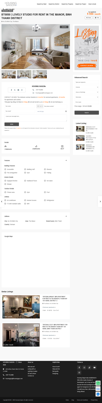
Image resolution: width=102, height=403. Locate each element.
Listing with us (32, 369)
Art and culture (32, 373)
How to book (92, 4)
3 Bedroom (45, 335)
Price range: (78, 106)
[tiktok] (89, 367)
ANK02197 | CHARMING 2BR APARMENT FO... (90, 146)
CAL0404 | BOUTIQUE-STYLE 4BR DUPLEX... (91, 137)
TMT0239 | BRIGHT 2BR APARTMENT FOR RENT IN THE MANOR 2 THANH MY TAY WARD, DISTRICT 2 (55, 299)
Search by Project (80, 4)
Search (87, 113)
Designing (55, 373)
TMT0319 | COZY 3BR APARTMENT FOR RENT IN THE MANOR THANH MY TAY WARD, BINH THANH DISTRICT (55, 327)
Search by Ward (41, 4)
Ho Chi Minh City (7, 21)
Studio (10, 11)
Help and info (56, 369)
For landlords (92, 12)
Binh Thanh (58, 221)
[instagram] (79, 373)
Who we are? (31, 367)
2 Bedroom (45, 307)
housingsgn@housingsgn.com (44, 93)
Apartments (5, 11)
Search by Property (67, 4)
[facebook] (79, 367)
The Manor (16, 21)
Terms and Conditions (82, 400)
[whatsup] (84, 367)
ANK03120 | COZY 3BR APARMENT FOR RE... (91, 128)
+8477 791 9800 (9, 9)
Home (67, 400)
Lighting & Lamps (32, 371)
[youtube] (94, 367)
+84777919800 (39, 90)
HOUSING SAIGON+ (39, 86)
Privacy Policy (94, 400)
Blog (73, 400)
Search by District (54, 4)
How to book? (56, 367)
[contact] (98, 394)
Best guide (55, 371)
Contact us (31, 376)
